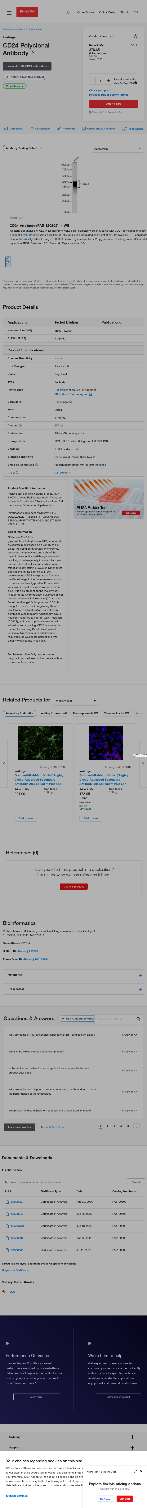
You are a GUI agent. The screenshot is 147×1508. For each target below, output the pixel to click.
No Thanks (105, 1498)
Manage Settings (17, 1495)
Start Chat (125, 1498)
